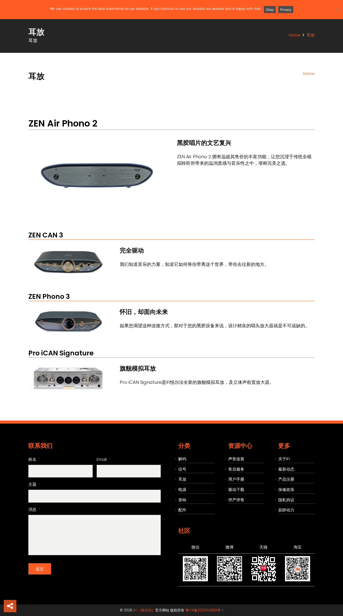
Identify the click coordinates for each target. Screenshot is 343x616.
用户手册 (236, 479)
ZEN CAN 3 (45, 235)
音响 (182, 500)
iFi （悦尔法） (144, 610)
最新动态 (286, 469)
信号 (182, 469)
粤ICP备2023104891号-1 (204, 610)
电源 (182, 489)
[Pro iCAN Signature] (68, 367)
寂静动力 (286, 510)
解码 (182, 459)
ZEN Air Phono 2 (62, 123)
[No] (336, 9)
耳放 (182, 479)
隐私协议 (286, 500)
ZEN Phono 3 (49, 296)
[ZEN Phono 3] (68, 311)
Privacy (285, 10)
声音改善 (236, 459)
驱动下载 (236, 489)
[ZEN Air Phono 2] (96, 140)
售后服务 (236, 469)
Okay (270, 10)
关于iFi (284, 459)
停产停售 (236, 500)
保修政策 (286, 489)
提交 (40, 569)
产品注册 (286, 479)
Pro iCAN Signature (61, 353)
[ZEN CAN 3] (68, 250)
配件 (182, 510)
